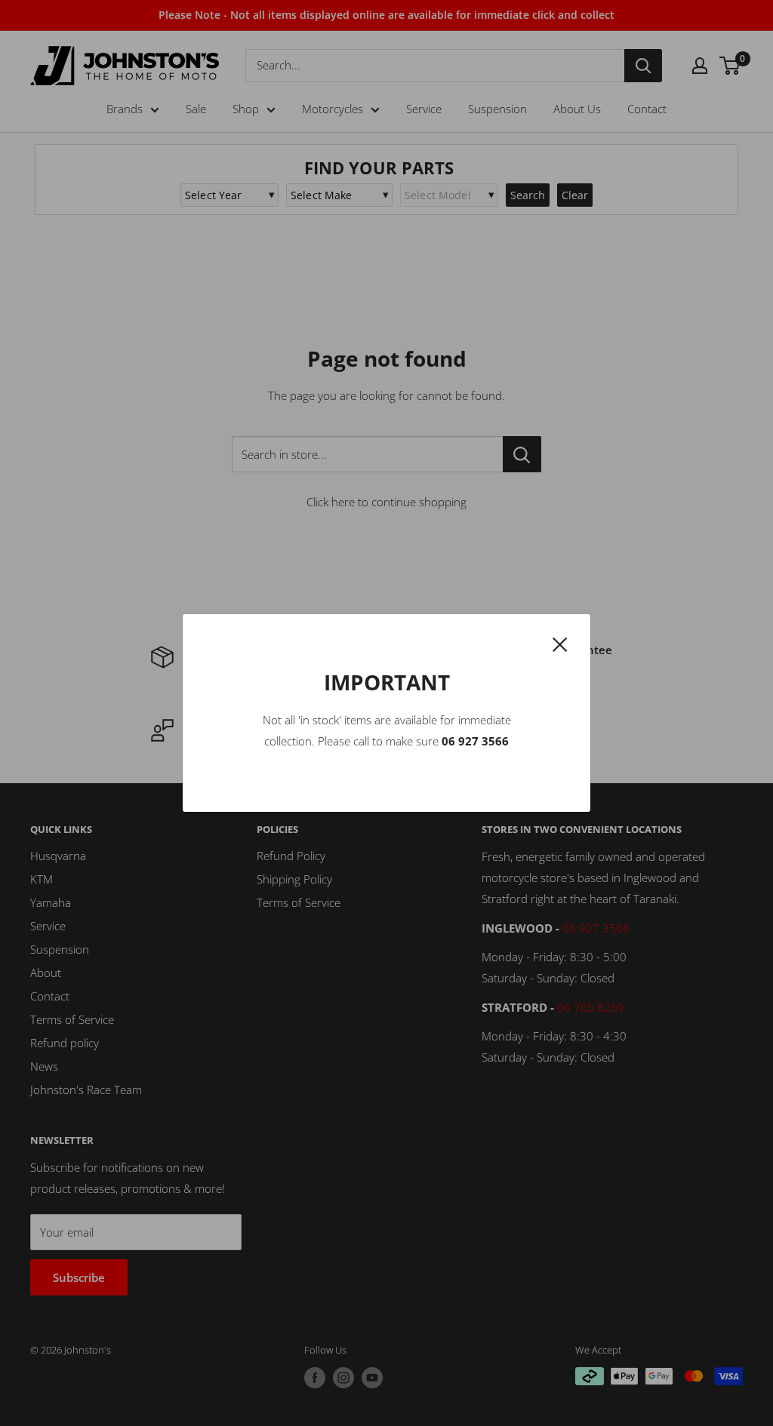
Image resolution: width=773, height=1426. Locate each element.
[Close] (560, 642)
